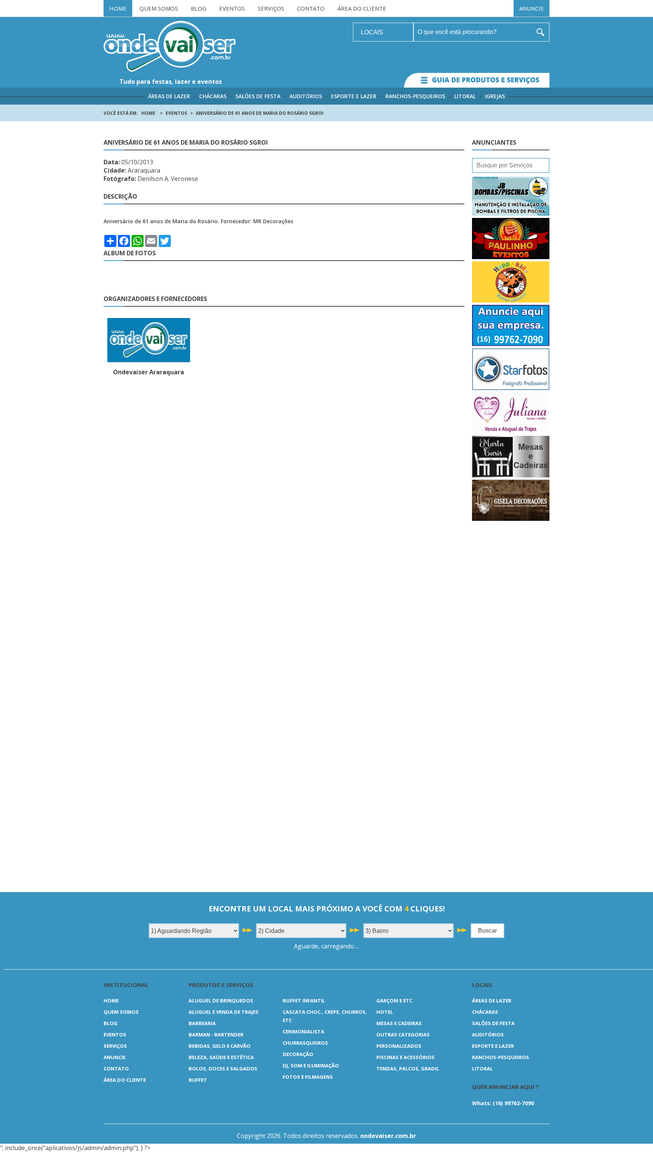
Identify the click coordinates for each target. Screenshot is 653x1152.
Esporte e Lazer (353, 96)
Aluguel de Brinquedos (221, 1000)
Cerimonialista (303, 1031)
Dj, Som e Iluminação (311, 1065)
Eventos (232, 8)
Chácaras (212, 96)
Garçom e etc (394, 1000)
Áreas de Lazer (169, 96)
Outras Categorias (403, 1034)
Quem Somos (158, 8)
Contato (311, 8)
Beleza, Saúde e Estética (221, 1057)
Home (118, 8)
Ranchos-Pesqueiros (415, 96)
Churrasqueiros (305, 1042)
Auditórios (305, 96)
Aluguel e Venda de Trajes (223, 1011)
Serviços (271, 8)
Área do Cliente (361, 8)
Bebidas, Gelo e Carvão (220, 1045)
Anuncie (531, 8)
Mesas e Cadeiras (399, 1023)
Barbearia (202, 1023)
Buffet (198, 1079)
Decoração (298, 1054)
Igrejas (495, 96)
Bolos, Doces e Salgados (223, 1068)
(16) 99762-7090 (513, 1103)
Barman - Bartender (216, 1034)
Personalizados (398, 1045)
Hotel (384, 1011)
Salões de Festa (257, 96)
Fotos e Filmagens (308, 1076)
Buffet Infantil (304, 1000)
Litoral (465, 96)
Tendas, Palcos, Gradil (407, 1068)
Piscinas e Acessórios (405, 1057)
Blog (198, 8)
